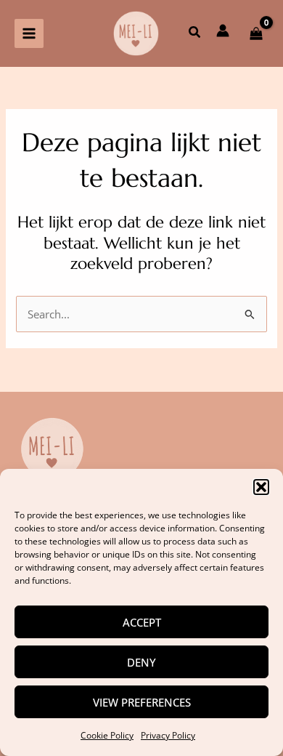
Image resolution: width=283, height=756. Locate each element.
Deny (141, 662)
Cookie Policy (107, 735)
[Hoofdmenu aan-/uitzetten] (29, 33)
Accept (142, 622)
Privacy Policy (168, 735)
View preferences (142, 702)
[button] (261, 487)
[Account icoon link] (222, 30)
